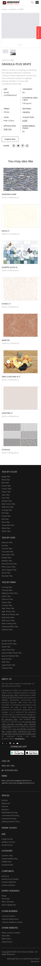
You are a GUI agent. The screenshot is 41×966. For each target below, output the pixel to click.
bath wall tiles (8, 724)
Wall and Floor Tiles (10, 695)
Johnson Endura (8, 916)
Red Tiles (5, 519)
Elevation (5, 809)
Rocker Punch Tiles (9, 644)
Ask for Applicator (9, 905)
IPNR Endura (6, 939)
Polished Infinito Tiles (10, 626)
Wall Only (8, 129)
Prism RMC (6, 936)
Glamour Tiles (7, 599)
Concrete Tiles (7, 552)
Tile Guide (6, 899)
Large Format (7, 839)
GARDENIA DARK (9, 194)
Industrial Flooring (9, 818)
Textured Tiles (7, 668)
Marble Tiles (6, 558)
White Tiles (6, 528)
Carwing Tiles (7, 590)
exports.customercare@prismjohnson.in (18, 783)
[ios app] (31, 752)
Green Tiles (6, 492)
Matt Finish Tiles (8, 617)
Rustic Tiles (6, 647)
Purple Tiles (6, 516)
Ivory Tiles (5, 498)
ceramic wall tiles (28, 717)
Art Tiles (5, 545)
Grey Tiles (5, 495)
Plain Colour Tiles (8, 567)
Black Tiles (6, 480)
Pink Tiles (5, 513)
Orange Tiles (7, 510)
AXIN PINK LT (7, 413)
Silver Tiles (6, 522)
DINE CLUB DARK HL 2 (11, 376)
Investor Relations (9, 882)
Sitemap (10, 959)
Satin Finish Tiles (8, 650)
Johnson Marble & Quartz (12, 922)
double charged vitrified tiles (24, 734)
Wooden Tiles (7, 576)
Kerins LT (6, 231)
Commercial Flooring (10, 815)
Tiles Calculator (8, 902)
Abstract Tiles (7, 542)
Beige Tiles (6, 476)
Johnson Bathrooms (10, 919)
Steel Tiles (5, 662)
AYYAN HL (6, 449)
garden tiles (7, 734)
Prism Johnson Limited (11, 933)
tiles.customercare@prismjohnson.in (17, 780)
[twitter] (6, 743)
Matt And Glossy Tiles (10, 614)
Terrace (5, 806)
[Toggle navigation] (36, 2)
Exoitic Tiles (6, 596)
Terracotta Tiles (8, 525)
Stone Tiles (6, 573)
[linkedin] (14, 743)
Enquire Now (38, 33)
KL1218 (21, 9)
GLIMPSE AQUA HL (9, 267)
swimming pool (24, 731)
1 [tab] (19, 45)
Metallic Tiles (7, 501)
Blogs (4, 896)
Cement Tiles (7, 548)
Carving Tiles (7, 587)
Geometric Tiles (8, 555)
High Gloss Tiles (8, 608)
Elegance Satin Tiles (10, 593)
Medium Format (8, 842)
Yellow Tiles (6, 531)
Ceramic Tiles (7, 855)
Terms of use (20, 959)
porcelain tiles (21, 724)
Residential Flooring (9, 812)
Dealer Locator (9, 827)
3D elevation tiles (9, 719)
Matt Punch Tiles (8, 620)
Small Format (7, 845)
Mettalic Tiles (7, 561)
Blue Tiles (5, 483)
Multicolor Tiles (7, 507)
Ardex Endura (7, 942)
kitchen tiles (30, 722)
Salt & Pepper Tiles (9, 570)
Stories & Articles (8, 885)
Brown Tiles (6, 486)
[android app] (17, 752)
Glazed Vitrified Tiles (10, 859)
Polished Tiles (7, 629)
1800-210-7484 (8, 765)
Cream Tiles (6, 489)
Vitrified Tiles (6, 862)
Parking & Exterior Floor (11, 821)
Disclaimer (35, 961)
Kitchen (5, 800)
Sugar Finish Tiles (8, 665)
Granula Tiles (7, 605)
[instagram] (10, 743)
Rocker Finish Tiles (9, 641)
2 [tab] (21, 45)
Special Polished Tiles (10, 656)
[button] (32, 2)
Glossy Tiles (6, 602)
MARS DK (6, 340)
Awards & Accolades (10, 879)
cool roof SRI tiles (19, 729)
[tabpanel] (20, 25)
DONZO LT (6, 303)
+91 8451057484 (10, 770)
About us (5, 876)
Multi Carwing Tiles (9, 623)
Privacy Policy (32, 959)
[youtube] (17, 743)
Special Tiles (7, 659)
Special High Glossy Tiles (12, 653)
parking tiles (11, 731)
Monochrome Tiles (9, 564)
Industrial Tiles (7, 865)
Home (4, 9)
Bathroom (6, 803)
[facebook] (3, 743)
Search (13, 9)
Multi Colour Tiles (8, 504)
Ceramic (26, 112)
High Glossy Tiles (8, 611)
